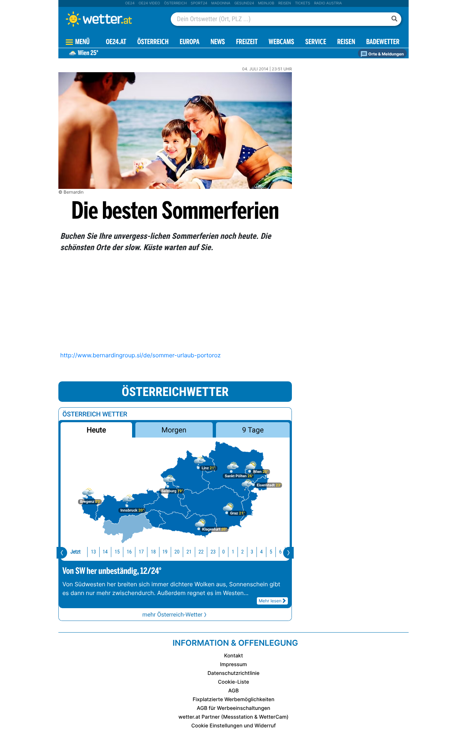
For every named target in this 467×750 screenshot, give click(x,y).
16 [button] (129, 552)
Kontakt (233, 656)
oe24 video (149, 3)
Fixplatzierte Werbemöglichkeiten (233, 699)
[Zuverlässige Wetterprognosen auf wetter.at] (110, 19)
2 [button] (242, 552)
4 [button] (261, 552)
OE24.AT (116, 42)
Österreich (175, 3)
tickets (302, 3)
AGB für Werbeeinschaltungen (233, 708)
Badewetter (383, 42)
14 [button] (105, 552)
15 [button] (117, 552)
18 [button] (153, 552)
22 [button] (201, 552)
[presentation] (62, 553)
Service (315, 42)
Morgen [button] (174, 429)
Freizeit (247, 42)
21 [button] (189, 552)
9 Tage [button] (252, 429)
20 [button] (177, 552)
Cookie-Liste (233, 682)
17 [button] (141, 552)
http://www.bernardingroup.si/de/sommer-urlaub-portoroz (140, 355)
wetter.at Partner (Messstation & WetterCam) (233, 717)
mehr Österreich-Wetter (172, 614)
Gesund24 (244, 3)
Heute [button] (96, 429)
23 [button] (213, 552)
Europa (189, 42)
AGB (233, 691)
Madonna (220, 3)
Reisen (284, 3)
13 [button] (93, 552)
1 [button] (233, 552)
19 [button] (164, 552)
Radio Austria (328, 3)
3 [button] (252, 552)
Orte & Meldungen (385, 54)
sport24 (199, 3)
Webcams (281, 42)
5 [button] (271, 552)
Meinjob (266, 3)
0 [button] (223, 552)
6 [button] (280, 552)
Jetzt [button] (75, 552)
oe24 (130, 3)
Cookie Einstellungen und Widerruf (233, 726)
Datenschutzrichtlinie (234, 673)
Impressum (233, 664)
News (218, 42)
